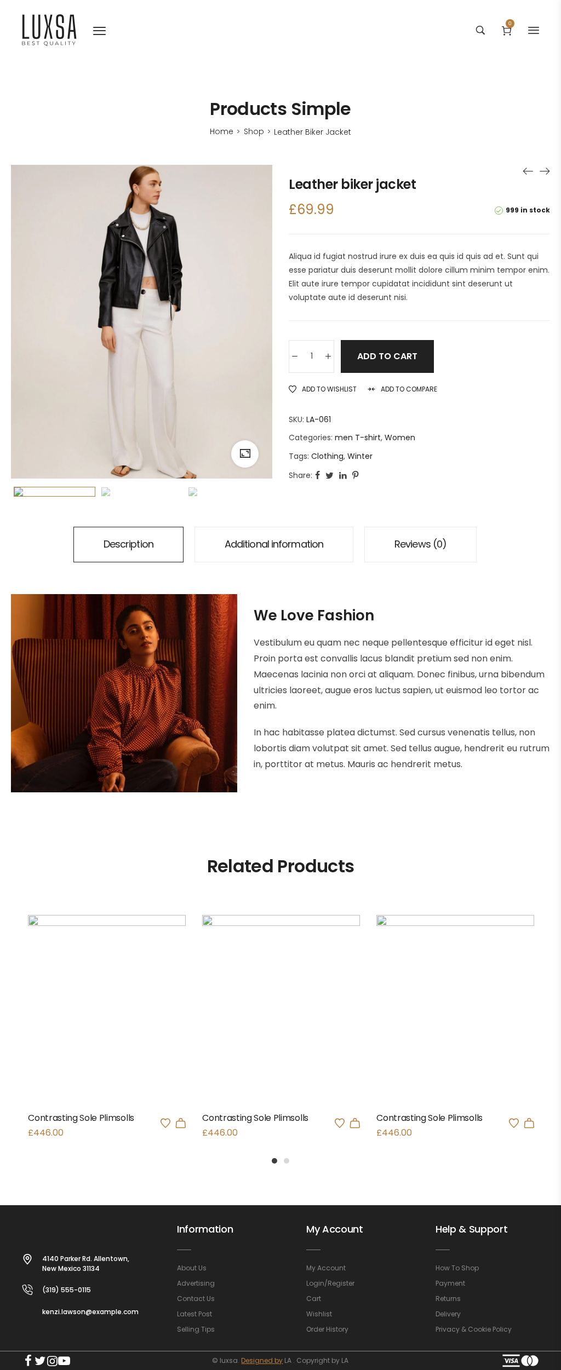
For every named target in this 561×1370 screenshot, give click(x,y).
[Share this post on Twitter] (329, 475)
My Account (334, 1229)
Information (205, 1229)
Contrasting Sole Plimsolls (81, 1118)
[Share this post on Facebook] (317, 475)
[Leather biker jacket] (544, 171)
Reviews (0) (420, 544)
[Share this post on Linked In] (343, 475)
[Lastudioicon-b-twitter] (40, 1361)
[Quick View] (92, 1030)
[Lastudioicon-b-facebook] (28, 1361)
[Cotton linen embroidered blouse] (528, 171)
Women (400, 437)
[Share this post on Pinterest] (355, 475)
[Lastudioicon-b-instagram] (52, 1361)
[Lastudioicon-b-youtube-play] (64, 1361)
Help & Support (471, 1229)
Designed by (262, 1360)
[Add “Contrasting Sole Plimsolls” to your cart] (181, 1123)
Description (128, 544)
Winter (360, 456)
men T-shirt (358, 437)
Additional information (274, 544)
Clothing (327, 456)
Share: (300, 475)
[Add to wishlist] (165, 1123)
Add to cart (387, 356)
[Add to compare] (122, 1030)
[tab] (128, 544)
